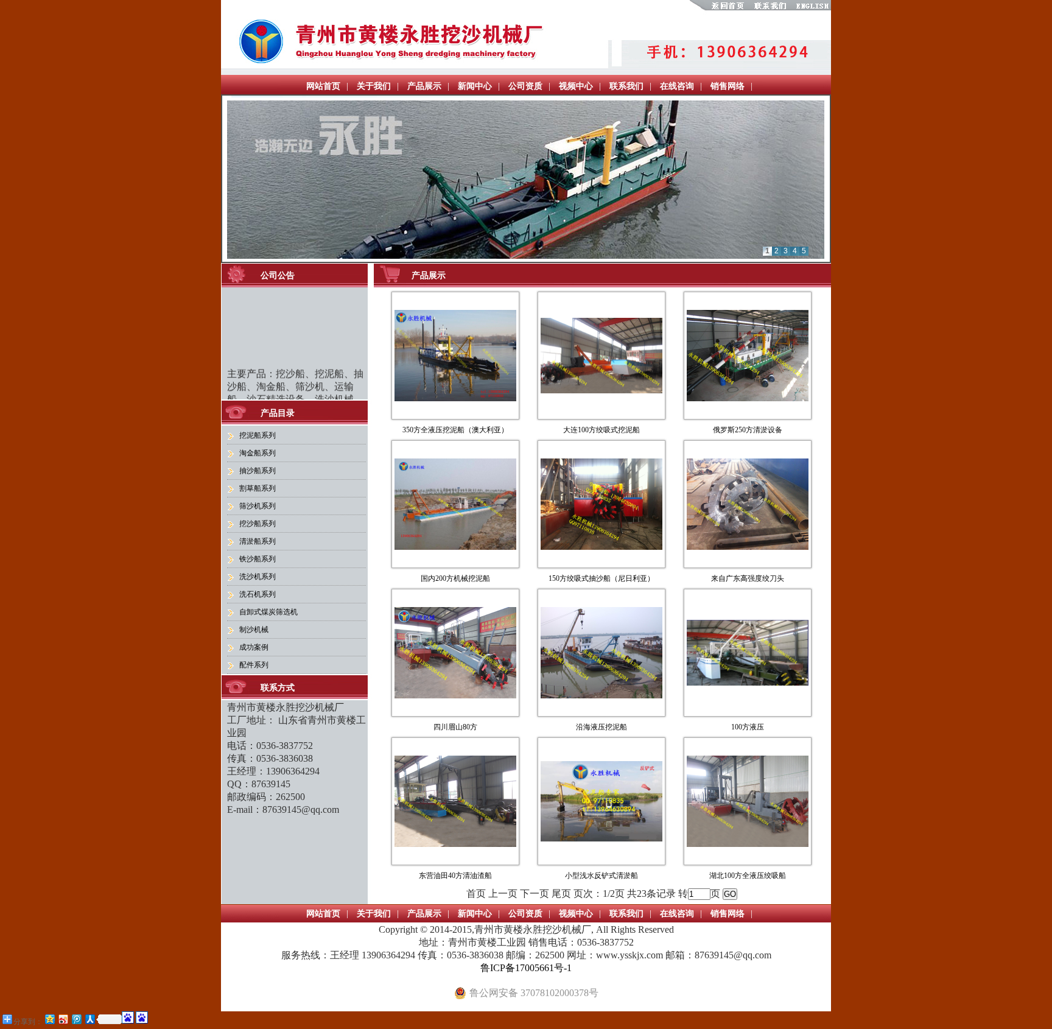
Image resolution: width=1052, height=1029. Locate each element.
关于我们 (374, 86)
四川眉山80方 (455, 727)
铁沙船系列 (257, 559)
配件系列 (253, 665)
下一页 (534, 893)
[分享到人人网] (89, 1019)
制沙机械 (253, 629)
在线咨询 (677, 86)
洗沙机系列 (257, 576)
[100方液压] (747, 682)
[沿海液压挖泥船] (601, 695)
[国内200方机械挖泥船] (455, 546)
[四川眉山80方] (455, 695)
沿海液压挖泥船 (601, 727)
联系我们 (626, 86)
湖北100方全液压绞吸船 (747, 875)
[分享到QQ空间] (49, 1019)
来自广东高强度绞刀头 (747, 578)
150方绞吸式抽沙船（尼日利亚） (601, 578)
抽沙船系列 (257, 470)
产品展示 (424, 86)
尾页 (561, 893)
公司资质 (525, 86)
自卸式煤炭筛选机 (268, 612)
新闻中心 (475, 86)
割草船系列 (257, 488)
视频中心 (576, 86)
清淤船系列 (257, 541)
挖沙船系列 (257, 523)
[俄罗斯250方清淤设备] (747, 398)
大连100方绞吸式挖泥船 (601, 430)
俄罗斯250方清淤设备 (747, 430)
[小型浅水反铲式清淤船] (601, 838)
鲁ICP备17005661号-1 (526, 968)
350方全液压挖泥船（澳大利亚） (455, 430)
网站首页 (323, 86)
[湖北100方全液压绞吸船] (747, 843)
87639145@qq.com (300, 809)
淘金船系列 (257, 453)
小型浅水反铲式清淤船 (601, 875)
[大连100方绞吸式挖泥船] (601, 390)
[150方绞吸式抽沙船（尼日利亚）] (601, 546)
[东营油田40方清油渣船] (455, 843)
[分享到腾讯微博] (76, 1019)
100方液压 (747, 727)
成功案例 (253, 647)
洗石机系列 (257, 594)
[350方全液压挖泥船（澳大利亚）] (455, 398)
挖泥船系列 (257, 435)
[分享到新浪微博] (62, 1019)
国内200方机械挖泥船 (455, 578)
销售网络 (727, 86)
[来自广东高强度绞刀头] (747, 546)
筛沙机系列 (257, 506)
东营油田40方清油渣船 (455, 875)
